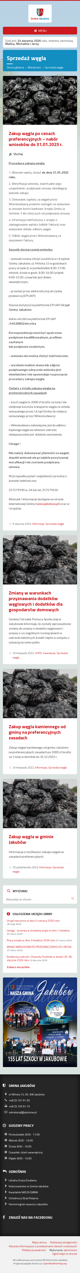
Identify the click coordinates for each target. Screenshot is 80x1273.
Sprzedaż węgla (55, 524)
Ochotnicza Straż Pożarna (23, 1198)
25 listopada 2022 (23, 653)
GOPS (38, 653)
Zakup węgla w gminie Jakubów (31, 839)
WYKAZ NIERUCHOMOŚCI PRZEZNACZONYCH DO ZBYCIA (39, 947)
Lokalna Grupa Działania (23, 1180)
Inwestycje (49, 653)
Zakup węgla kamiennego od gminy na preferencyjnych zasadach (37, 732)
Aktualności (34, 67)
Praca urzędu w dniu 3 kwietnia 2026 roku (31, 940)
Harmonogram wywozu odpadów (28, 1204)
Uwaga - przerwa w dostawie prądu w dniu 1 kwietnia (38, 930)
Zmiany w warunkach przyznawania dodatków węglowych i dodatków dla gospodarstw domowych (36, 601)
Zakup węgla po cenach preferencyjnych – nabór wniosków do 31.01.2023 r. (36, 139)
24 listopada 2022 (23, 767)
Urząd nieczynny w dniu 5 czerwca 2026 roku (33, 921)
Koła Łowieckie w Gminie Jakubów (29, 1186)
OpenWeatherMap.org (55, 1263)
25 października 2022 (25, 867)
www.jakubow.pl (48, 504)
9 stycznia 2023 (22, 524)
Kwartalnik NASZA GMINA (23, 1192)
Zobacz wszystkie (18, 967)
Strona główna (15, 67)
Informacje (38, 524)
